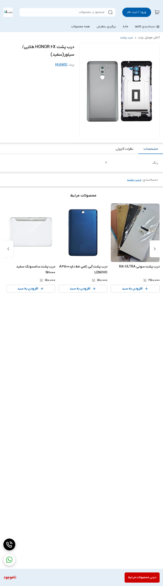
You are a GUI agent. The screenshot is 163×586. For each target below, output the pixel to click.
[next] (8, 248)
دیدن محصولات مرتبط (142, 577)
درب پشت (126, 38)
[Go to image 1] (121, 135)
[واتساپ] (9, 560)
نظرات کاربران (124, 149)
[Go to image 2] (116, 135)
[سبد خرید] (157, 12)
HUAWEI (61, 65)
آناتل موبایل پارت (149, 38)
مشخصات (150, 149)
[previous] (155, 248)
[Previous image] (85, 91)
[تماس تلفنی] (9, 544)
